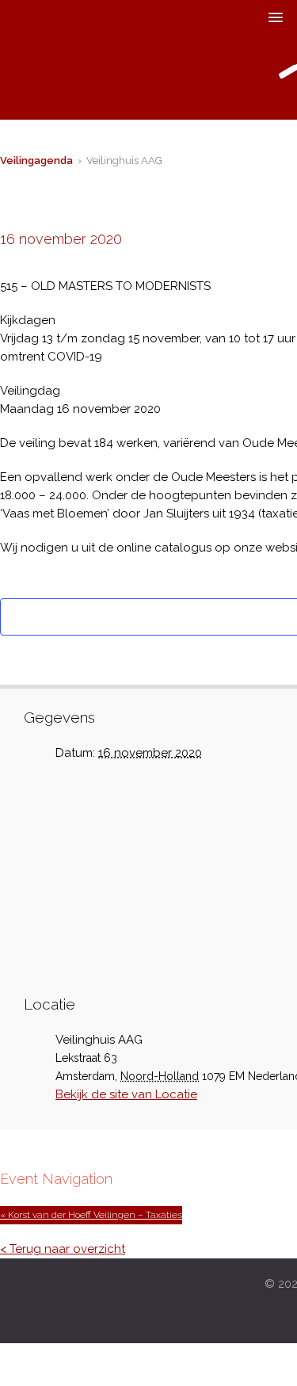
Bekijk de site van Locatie (126, 1094)
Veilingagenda (36, 160)
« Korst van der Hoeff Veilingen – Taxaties (91, 1214)
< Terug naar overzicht (62, 1249)
